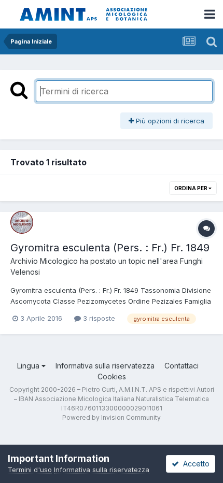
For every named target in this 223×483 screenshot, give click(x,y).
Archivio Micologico (44, 261)
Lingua (29, 365)
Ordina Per (191, 188)
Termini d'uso (30, 469)
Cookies (111, 376)
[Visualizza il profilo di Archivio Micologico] (21, 222)
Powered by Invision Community (111, 417)
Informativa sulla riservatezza (105, 365)
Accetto (194, 463)
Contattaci (181, 365)
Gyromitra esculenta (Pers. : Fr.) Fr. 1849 (110, 248)
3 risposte (98, 318)
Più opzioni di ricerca (169, 121)
